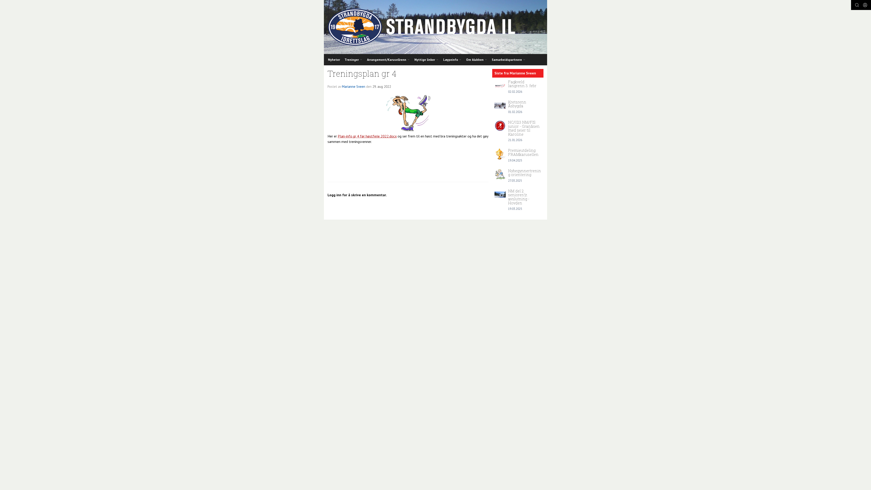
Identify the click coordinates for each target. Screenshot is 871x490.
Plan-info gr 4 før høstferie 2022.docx (367, 136)
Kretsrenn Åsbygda (517, 104)
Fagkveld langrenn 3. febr (522, 83)
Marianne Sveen (353, 86)
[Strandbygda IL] (435, 27)
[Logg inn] (865, 5)
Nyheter (334, 60)
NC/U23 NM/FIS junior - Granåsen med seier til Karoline (524, 128)
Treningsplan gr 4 (362, 73)
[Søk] (857, 5)
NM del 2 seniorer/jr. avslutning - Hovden (518, 197)
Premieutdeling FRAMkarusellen (523, 152)
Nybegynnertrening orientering (524, 172)
